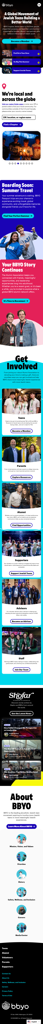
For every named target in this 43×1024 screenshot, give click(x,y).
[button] (39, 5)
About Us (5, 978)
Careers (5, 987)
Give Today (38, 70)
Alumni (5, 953)
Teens (5, 948)
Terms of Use (7, 996)
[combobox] (33, 1022)
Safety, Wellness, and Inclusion (14, 982)
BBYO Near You (38, 53)
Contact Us (6, 974)
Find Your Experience (38, 62)
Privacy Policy (7, 991)
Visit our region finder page (12, 104)
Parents (6, 962)
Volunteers (7, 957)
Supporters (7, 966)
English (34, 1022)
